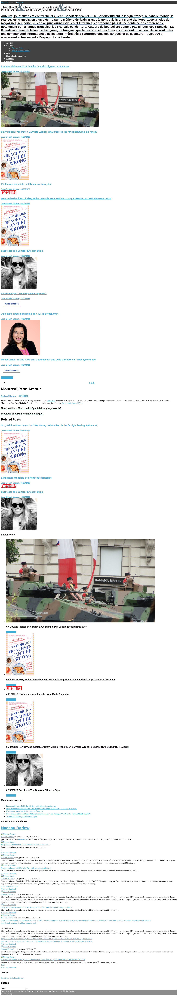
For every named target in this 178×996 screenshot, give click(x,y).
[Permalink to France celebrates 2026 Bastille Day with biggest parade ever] (50, 126)
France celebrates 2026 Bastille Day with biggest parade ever (35, 66)
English (20, 2)
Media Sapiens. (69, 991)
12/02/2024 (25, 298)
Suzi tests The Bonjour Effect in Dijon (22, 251)
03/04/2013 (23, 396)
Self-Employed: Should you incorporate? (24, 293)
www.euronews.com (9, 886)
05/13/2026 (25, 189)
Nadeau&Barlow (8, 396)
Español (4, 2)
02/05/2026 (25, 256)
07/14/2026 (25, 71)
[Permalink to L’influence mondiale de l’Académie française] (8, 193)
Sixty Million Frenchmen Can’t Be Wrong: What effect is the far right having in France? (49, 132)
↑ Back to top (6, 993)
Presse (4, 377)
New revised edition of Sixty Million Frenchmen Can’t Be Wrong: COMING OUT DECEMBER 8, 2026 (56, 198)
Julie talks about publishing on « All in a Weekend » (30, 313)
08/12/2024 (25, 319)
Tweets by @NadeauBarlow (12, 978)
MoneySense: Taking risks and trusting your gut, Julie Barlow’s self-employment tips (48, 359)
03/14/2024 (25, 365)
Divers (10, 377)
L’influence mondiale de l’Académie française (26, 184)
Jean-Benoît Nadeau (10, 71)
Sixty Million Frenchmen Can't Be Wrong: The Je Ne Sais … (25, 844)
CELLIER (51, 400)
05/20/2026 (25, 137)
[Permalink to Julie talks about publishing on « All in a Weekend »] (20, 354)
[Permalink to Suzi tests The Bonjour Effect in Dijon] (19, 288)
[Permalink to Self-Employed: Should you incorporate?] (11, 308)
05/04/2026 (25, 203)
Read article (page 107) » (72, 403)
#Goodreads (23, 839)
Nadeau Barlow (15, 828)
